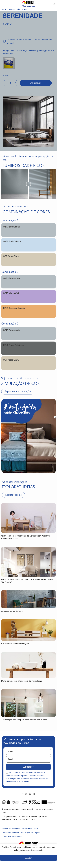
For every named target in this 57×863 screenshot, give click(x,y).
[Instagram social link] (26, 794)
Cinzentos (22, 9)
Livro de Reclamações (12, 837)
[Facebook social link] (22, 794)
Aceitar (28, 858)
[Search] (53, 4)
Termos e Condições (11, 829)
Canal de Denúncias (10, 833)
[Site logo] (28, 4)
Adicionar (35, 82)
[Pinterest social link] (30, 794)
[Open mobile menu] (3, 4)
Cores (12, 9)
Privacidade (27, 829)
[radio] (9, 63)
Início (4, 9)
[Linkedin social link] (34, 794)
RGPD (36, 829)
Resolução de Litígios (30, 833)
